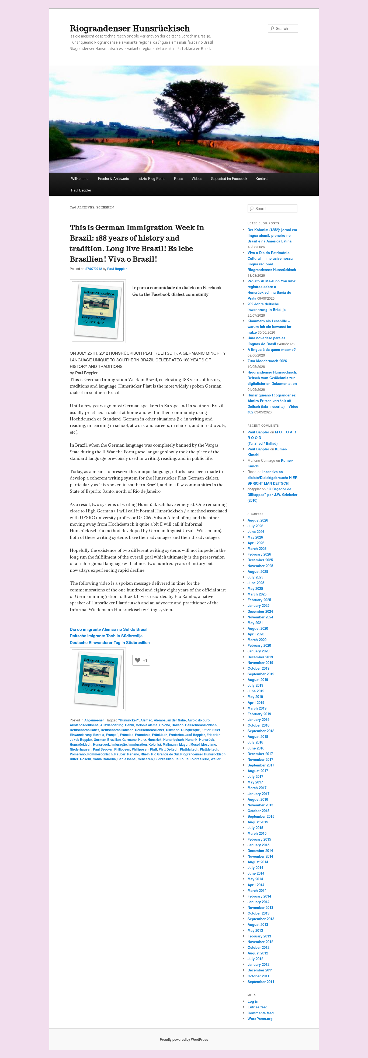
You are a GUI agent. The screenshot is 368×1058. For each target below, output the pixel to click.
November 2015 (260, 804)
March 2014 (257, 890)
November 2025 (260, 565)
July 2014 (255, 867)
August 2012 (258, 953)
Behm (129, 725)
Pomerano (78, 754)
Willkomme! (80, 178)
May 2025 (255, 588)
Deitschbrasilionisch (201, 725)
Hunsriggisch (173, 739)
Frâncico (126, 734)
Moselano (208, 744)
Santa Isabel (126, 758)
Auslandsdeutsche (84, 725)
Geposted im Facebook (229, 178)
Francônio (142, 734)
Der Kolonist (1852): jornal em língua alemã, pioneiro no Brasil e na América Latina (272, 235)
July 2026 (255, 525)
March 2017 (257, 787)
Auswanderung (111, 725)
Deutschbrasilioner (149, 729)
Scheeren (145, 758)
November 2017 (260, 759)
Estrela (98, 734)
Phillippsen (140, 749)
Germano (129, 739)
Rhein (145, 754)
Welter (216, 758)
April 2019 (256, 702)
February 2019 (259, 713)
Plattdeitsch (209, 749)
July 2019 (255, 685)
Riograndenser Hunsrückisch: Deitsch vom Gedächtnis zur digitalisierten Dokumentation (272, 377)
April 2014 (256, 884)
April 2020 (256, 633)
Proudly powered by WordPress (184, 1039)
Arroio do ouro (199, 720)
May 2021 (255, 622)
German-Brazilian (107, 739)
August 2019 (258, 679)
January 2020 (258, 650)
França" (112, 734)
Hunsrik (191, 739)
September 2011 (261, 981)
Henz (142, 739)
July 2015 (255, 827)
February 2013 (259, 936)
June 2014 (256, 873)
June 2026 (256, 531)
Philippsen (122, 749)
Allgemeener (94, 720)
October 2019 (258, 668)
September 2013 (261, 918)
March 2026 (257, 548)
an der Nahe (176, 720)
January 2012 (258, 964)
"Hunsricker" (128, 720)
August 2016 (258, 799)
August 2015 (258, 821)
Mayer (184, 744)
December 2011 (260, 970)
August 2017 (258, 770)
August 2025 (258, 571)
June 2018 (256, 748)
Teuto (179, 758)
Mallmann (170, 744)
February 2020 (259, 645)
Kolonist (154, 744)
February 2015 (259, 839)
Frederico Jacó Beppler (187, 734)
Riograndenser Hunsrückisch (130, 28)
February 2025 (259, 599)
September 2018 (261, 730)
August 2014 (258, 861)
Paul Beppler (81, 190)
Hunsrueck (101, 744)
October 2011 (258, 975)
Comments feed (261, 1012)
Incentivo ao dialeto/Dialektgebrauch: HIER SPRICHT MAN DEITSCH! (272, 477)
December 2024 (260, 611)
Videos (197, 178)
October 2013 (258, 913)
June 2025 (256, 582)
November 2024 (260, 616)
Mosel (195, 744)
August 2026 (258, 520)
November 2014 (260, 856)
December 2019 (260, 656)
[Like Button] (138, 660)
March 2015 (257, 833)
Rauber (120, 754)
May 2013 (255, 930)
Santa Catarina (104, 758)
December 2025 (260, 559)
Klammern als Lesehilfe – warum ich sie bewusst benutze (270, 326)
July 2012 (255, 958)
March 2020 (257, 639)
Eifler (216, 729)
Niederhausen (80, 749)
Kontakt (262, 178)
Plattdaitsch (189, 749)
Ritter (74, 758)
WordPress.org (260, 1018)
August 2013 (258, 924)
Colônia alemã (147, 725)
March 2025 (257, 594)
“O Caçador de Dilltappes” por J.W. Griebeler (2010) (272, 494)
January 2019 (258, 719)
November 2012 (260, 941)
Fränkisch (159, 734)
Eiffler (206, 729)
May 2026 (255, 537)
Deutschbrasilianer (84, 729)
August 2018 (258, 736)
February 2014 (259, 896)
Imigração (119, 744)
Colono (164, 725)
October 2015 (258, 810)
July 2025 (255, 577)
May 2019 (255, 696)
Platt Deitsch (168, 749)
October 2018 (258, 725)
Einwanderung (81, 734)
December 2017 (260, 753)
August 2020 (258, 628)
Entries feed (258, 1006)
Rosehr (85, 758)
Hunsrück (206, 739)
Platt (153, 749)
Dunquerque (190, 729)
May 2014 (255, 878)
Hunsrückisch (80, 744)
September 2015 (261, 816)
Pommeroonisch (100, 754)
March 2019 (257, 708)
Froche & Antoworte (113, 178)
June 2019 (256, 690)
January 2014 (258, 901)
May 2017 (255, 782)
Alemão (146, 720)
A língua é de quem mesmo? (272, 349)
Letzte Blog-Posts (151, 178)
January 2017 (258, 793)
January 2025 (258, 605)
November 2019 (260, 662)
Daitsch (177, 725)
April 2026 (256, 542)
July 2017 (255, 776)
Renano (133, 754)
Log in (253, 1001)
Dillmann (172, 729)
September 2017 (261, 765)
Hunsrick (155, 739)
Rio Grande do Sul (165, 754)
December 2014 (260, 850)
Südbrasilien (163, 758)
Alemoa (160, 720)
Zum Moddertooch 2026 (267, 360)
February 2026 (259, 554)
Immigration (138, 744)
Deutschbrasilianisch (117, 729)
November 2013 (260, 907)
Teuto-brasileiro (197, 758)
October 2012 (258, 947)
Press (178, 178)
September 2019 (261, 673)
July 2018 (255, 742)
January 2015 (258, 844)
